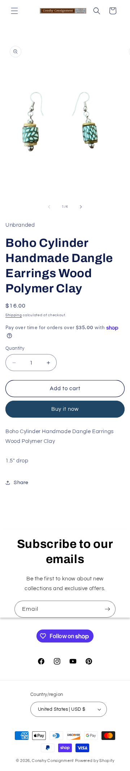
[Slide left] (49, 207)
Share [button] (21, 482)
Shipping (13, 315)
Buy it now (65, 409)
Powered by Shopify (94, 761)
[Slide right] (81, 207)
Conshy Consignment (53, 761)
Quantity (14, 348)
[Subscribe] (107, 609)
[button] (14, 11)
